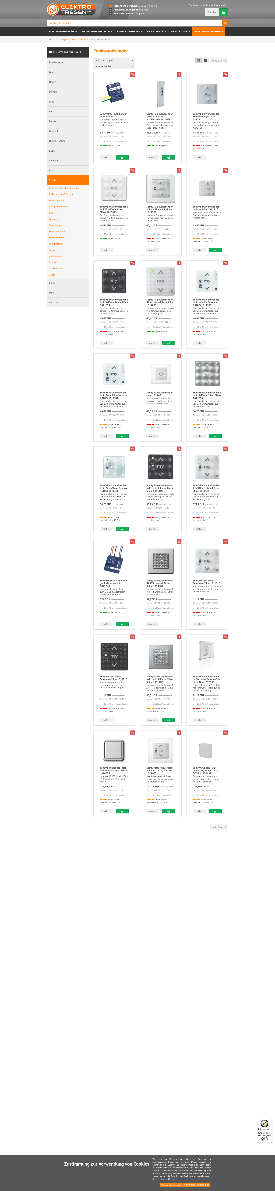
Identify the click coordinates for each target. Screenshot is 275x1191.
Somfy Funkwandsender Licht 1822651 (159, 394)
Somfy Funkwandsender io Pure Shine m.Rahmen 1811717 (159, 209)
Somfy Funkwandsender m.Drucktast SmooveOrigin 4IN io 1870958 (206, 679)
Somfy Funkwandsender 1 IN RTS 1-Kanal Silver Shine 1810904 (160, 583)
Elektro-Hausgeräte (62, 31)
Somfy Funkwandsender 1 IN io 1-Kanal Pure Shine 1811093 (160, 302)
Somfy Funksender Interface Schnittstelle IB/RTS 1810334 (113, 770)
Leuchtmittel (156, 31)
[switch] (264, 1139)
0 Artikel (212, 12)
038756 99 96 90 (135, 5)
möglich (129, 13)
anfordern (131, 9)
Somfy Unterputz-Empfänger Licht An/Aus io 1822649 (114, 583)
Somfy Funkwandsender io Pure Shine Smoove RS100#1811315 (206, 302)
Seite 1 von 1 (219, 60)
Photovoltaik (179, 31)
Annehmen (203, 1185)
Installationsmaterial (96, 31)
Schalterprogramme (208, 31)
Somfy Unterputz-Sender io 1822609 (113, 115)
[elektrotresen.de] (71, 9)
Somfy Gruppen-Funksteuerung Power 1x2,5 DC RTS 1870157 (206, 770)
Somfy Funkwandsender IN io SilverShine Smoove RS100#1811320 (113, 488)
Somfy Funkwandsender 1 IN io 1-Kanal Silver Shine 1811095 (207, 395)
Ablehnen (189, 1185)
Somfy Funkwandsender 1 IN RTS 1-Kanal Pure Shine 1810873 (114, 209)
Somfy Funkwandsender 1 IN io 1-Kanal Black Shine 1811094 (114, 302)
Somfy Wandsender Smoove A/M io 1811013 (206, 582)
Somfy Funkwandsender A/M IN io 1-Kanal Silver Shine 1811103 (159, 679)
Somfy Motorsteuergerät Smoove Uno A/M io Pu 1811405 (159, 770)
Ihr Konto (208, 5)
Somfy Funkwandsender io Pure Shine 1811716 (206, 208)
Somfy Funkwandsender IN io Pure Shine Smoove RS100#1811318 (113, 395)
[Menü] (270, 1120)
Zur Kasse (193, 5)
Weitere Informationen (171, 1185)
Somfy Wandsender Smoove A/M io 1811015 (113, 678)
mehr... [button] (106, 157)
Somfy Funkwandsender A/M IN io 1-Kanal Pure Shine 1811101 (206, 488)
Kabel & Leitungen (129, 31)
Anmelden (221, 5)
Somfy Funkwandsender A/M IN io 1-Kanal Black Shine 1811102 (159, 488)
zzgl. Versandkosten (120, 141)
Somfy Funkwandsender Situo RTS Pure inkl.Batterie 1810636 (159, 116)
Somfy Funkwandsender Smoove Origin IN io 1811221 (206, 116)
